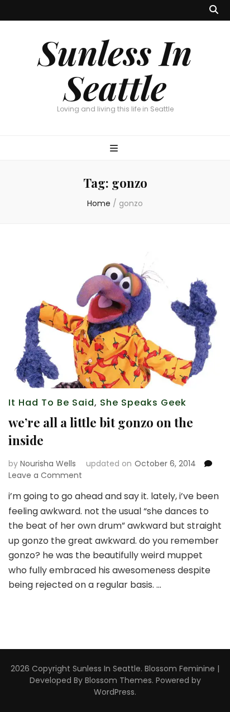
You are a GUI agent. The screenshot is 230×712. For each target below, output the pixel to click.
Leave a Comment (45, 475)
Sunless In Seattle (115, 69)
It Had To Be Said (51, 402)
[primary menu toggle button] (115, 149)
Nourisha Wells (48, 463)
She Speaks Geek (143, 402)
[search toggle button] (213, 10)
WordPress (114, 692)
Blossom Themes (118, 680)
